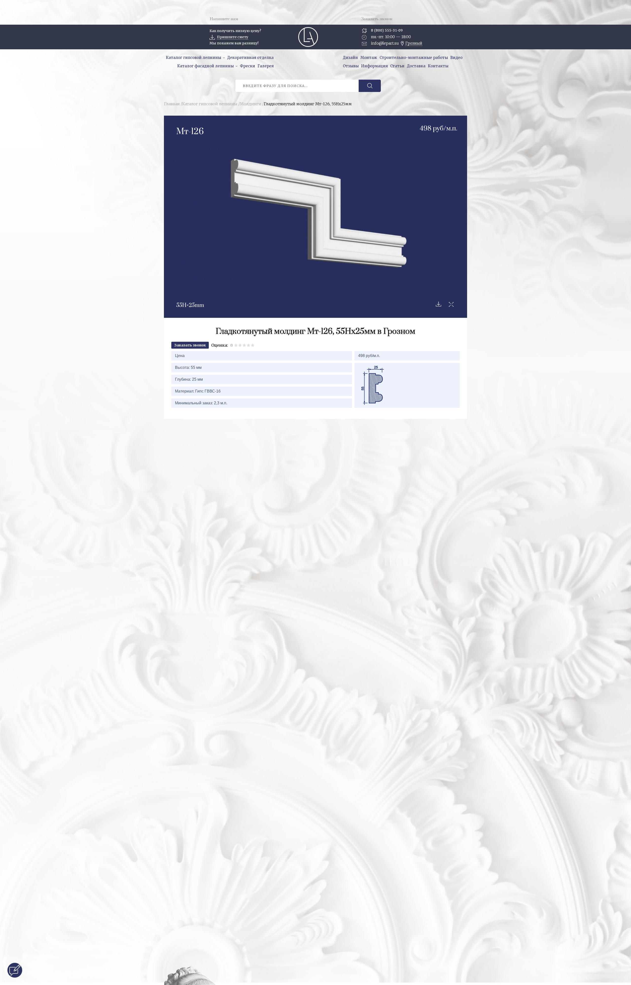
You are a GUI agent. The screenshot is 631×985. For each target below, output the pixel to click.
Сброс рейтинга (232, 345)
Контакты (438, 66)
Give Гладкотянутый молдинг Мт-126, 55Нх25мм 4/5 (248, 345)
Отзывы (351, 66)
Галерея (266, 66)
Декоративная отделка (250, 57)
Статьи (397, 66)
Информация (374, 66)
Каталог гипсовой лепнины (193, 57)
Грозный (413, 43)
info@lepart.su (385, 43)
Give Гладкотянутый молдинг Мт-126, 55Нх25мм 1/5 (236, 345)
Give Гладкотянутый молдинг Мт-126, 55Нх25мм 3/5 (244, 345)
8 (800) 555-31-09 (387, 30)
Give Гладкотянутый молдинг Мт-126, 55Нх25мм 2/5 (240, 345)
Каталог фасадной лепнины (205, 66)
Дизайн (350, 57)
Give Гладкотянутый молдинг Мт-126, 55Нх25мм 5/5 (253, 345)
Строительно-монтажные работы (414, 57)
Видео (456, 57)
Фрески (247, 66)
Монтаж (368, 57)
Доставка (416, 66)
